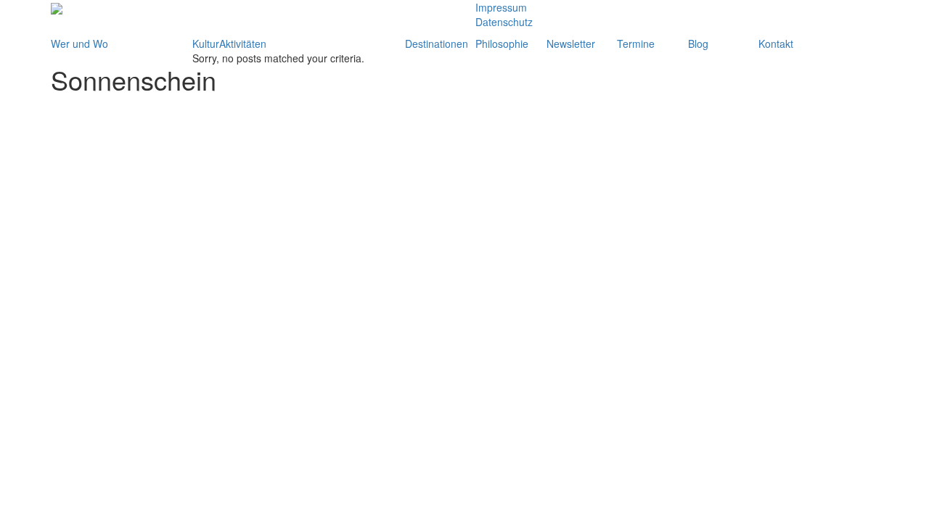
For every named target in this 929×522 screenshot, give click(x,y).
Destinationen (436, 43)
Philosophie (501, 43)
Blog (698, 43)
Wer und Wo (79, 43)
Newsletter (571, 43)
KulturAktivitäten (229, 43)
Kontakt (775, 43)
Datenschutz (504, 21)
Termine (636, 43)
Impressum (501, 7)
